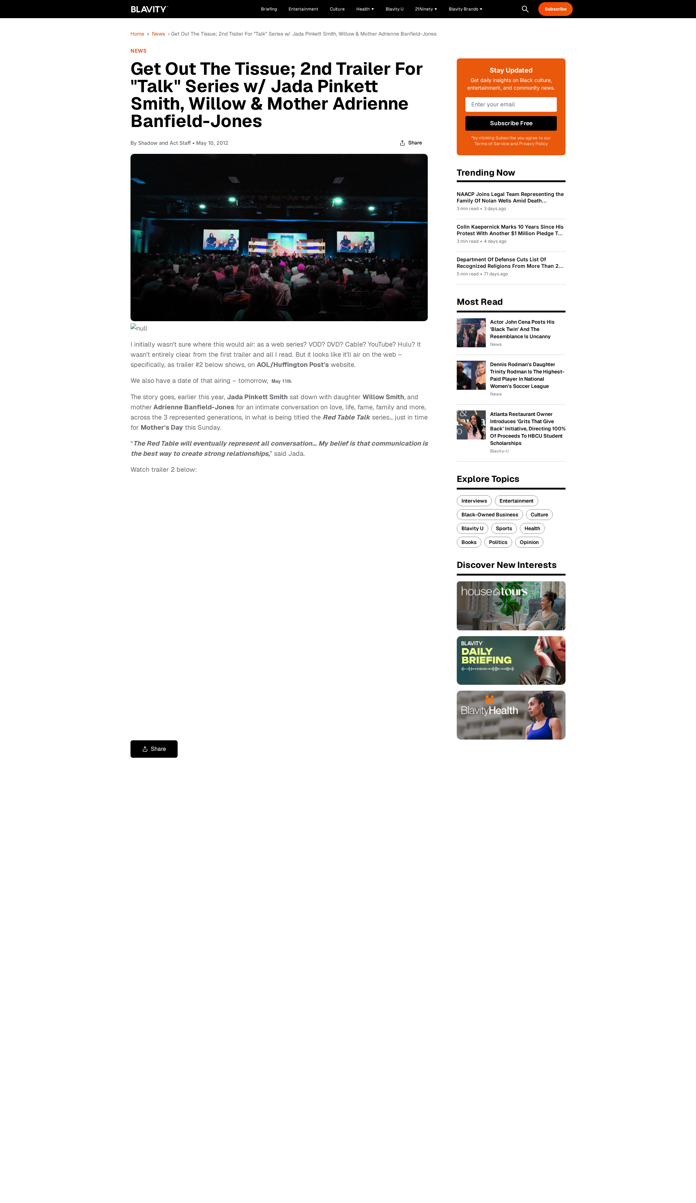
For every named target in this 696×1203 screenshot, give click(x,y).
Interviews (474, 501)
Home (137, 33)
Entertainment (517, 501)
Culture (539, 514)
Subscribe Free (511, 123)
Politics (498, 542)
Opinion (529, 542)
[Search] (525, 9)
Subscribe (556, 9)
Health (532, 528)
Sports (504, 528)
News (158, 33)
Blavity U (472, 528)
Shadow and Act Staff (164, 143)
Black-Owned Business (489, 514)
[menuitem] (365, 9)
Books (469, 542)
